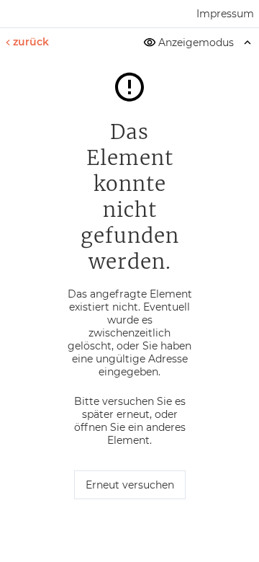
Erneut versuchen (130, 484)
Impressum (225, 13)
